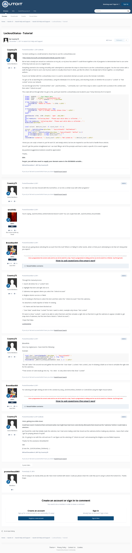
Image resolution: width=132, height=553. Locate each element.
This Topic (120, 11)
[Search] (128, 11)
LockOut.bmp (26, 324)
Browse (5, 11)
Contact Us (71, 547)
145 (11, 68)
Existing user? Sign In (111, 4)
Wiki (13, 11)
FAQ (35, 11)
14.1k (10, 263)
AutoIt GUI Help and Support (33, 41)
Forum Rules (33, 16)
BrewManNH (12, 243)
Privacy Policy (61, 547)
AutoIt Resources (23, 11)
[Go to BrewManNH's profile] (12, 250)
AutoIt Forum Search (60, 171)
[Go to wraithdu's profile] (12, 217)
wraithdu (12, 209)
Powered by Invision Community (66, 550)
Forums (4, 16)
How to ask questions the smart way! (75, 260)
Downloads (14, 16)
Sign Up (125, 4)
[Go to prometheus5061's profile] (12, 479)
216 (16, 263)
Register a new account (36, 518)
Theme (51, 547)
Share (109, 40)
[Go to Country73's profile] (6, 40)
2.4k (11, 230)
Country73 (15, 39)
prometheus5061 (12, 471)
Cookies (80, 547)
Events (24, 16)
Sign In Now (95, 518)
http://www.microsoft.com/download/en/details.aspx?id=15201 (44, 58)
